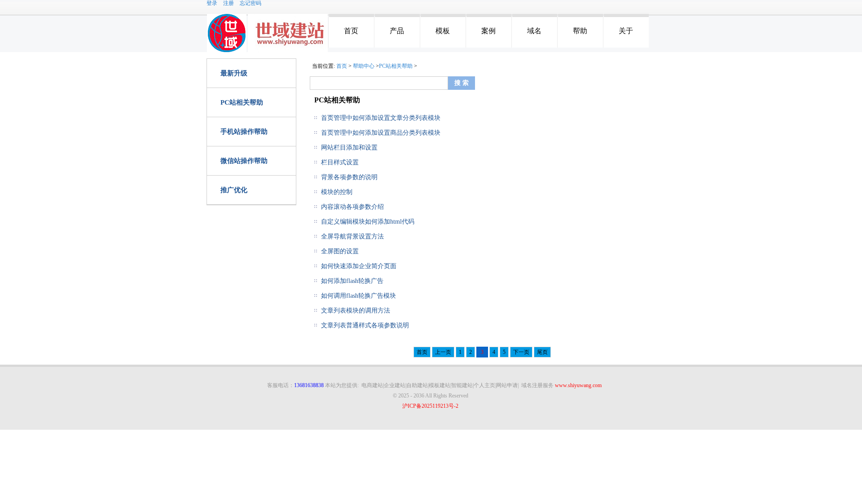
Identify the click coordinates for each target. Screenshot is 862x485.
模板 (442, 31)
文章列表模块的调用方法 (355, 310)
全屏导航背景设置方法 (352, 236)
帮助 (580, 31)
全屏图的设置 (340, 251)
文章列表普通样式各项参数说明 (365, 325)
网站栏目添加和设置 (349, 147)
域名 (534, 31)
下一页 (521, 352)
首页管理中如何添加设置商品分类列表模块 (380, 132)
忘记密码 (250, 3)
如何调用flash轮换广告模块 (358, 295)
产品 (397, 31)
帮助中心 (363, 66)
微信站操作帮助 (244, 160)
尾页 (542, 352)
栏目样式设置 (340, 162)
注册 (228, 3)
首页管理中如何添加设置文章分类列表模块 (380, 118)
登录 (212, 3)
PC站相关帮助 (241, 102)
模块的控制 (336, 192)
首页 (351, 31)
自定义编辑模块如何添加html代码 (367, 221)
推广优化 (233, 190)
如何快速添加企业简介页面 (358, 266)
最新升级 (233, 73)
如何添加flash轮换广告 (352, 281)
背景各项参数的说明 (349, 177)
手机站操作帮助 (244, 131)
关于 (626, 31)
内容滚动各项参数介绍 (352, 206)
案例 (488, 31)
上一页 (443, 352)
